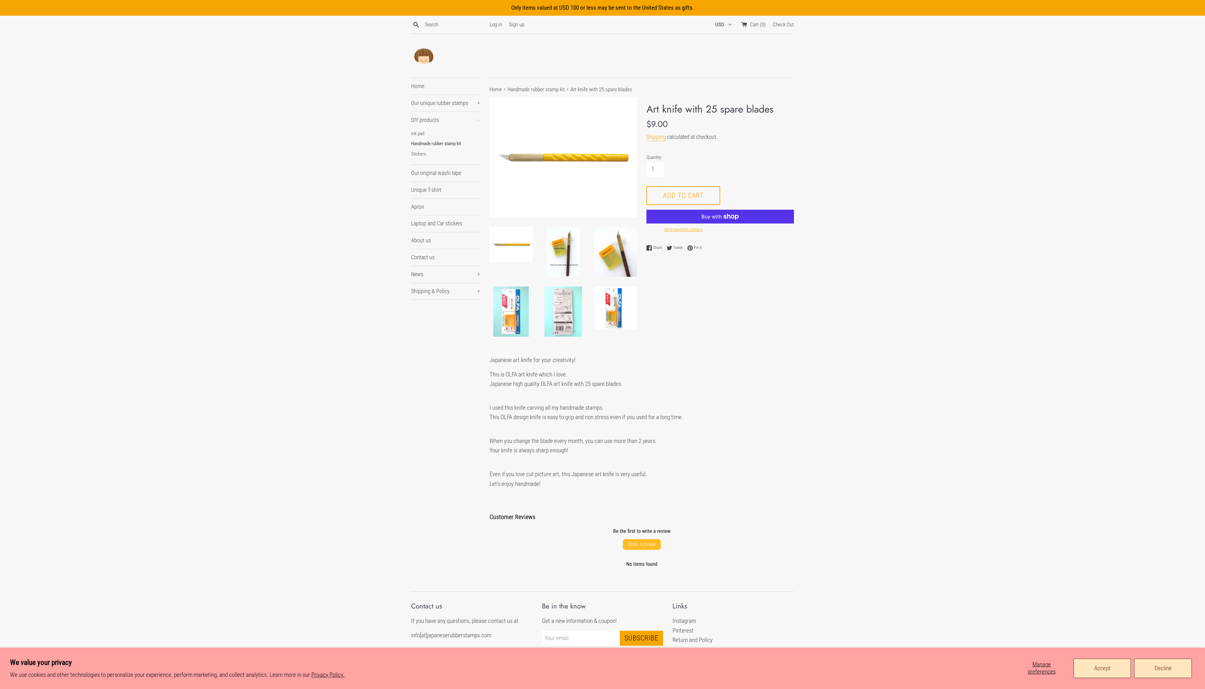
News (445, 274)
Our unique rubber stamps (445, 103)
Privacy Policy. (328, 674)
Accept (1102, 668)
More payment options (683, 229)
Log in (496, 24)
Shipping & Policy (445, 291)
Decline (1163, 668)
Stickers (418, 154)
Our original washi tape (436, 173)
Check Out (783, 24)
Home (417, 86)
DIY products (445, 120)
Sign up (516, 24)
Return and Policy (692, 640)
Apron (417, 206)
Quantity (653, 157)
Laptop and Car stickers (436, 223)
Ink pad (417, 133)
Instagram (684, 620)
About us (421, 240)
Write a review (642, 544)
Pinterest (683, 630)
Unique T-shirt (426, 190)
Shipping (656, 137)
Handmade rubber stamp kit (436, 143)
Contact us (423, 257)
